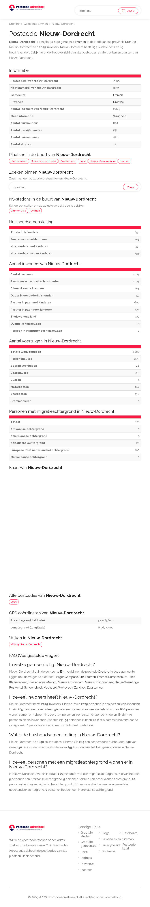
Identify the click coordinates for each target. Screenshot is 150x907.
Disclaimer (109, 851)
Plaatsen (86, 870)
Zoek (129, 11)
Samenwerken (111, 839)
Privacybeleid (111, 845)
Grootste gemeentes (88, 843)
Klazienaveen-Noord (43, 161)
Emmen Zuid (18, 210)
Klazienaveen (19, 161)
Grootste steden (87, 834)
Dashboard (129, 833)
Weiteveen (65, 687)
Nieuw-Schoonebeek (99, 682)
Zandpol (79, 687)
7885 (14, 601)
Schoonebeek (33, 687)
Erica (83, 161)
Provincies (87, 864)
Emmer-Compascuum (112, 677)
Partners (86, 858)
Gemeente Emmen (36, 23)
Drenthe (14, 23)
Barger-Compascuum (103, 161)
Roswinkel (16, 687)
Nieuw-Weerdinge (127, 682)
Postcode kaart (129, 846)
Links (84, 852)
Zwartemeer (67, 161)
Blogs (105, 833)
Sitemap (128, 839)
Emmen (124, 161)
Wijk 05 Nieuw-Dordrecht (25, 644)
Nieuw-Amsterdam (71, 682)
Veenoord (50, 687)
